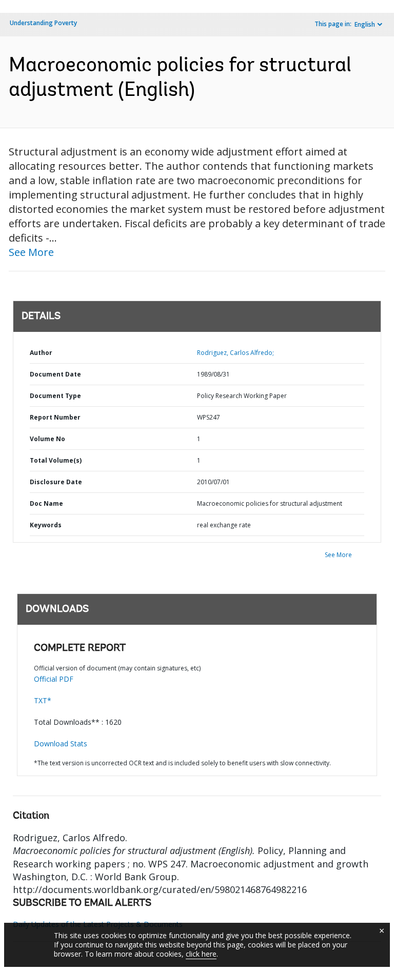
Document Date (55, 374)
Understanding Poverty (43, 22)
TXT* (42, 700)
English (364, 24)
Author (41, 352)
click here (201, 954)
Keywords (46, 525)
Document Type (55, 395)
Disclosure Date (56, 482)
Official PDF (53, 679)
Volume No (47, 438)
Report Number (55, 417)
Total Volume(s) (56, 460)
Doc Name (46, 503)
